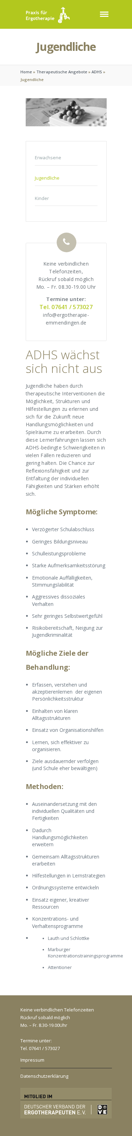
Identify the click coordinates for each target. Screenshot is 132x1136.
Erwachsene (48, 157)
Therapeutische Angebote (61, 71)
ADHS (97, 71)
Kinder (42, 198)
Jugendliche (47, 178)
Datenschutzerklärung (44, 1076)
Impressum (32, 1060)
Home (26, 71)
